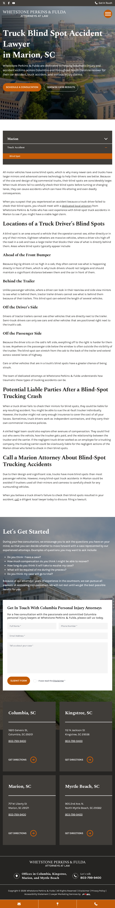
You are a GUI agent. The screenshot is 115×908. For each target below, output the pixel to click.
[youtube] (13, 3)
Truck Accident (16, 147)
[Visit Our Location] (57, 904)
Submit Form (18, 680)
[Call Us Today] (96, 904)
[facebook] (9, 3)
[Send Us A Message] (19, 904)
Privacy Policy (98, 890)
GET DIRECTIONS (17, 759)
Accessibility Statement (36, 894)
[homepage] (34, 14)
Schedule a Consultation (22, 87)
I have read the (51, 680)
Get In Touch (105, 2)
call (17, 499)
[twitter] (4, 3)
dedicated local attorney (76, 205)
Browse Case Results (61, 87)
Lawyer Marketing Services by (65, 894)
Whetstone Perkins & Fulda (41, 890)
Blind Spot (15, 156)
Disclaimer (58, 680)
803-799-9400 (17, 741)
